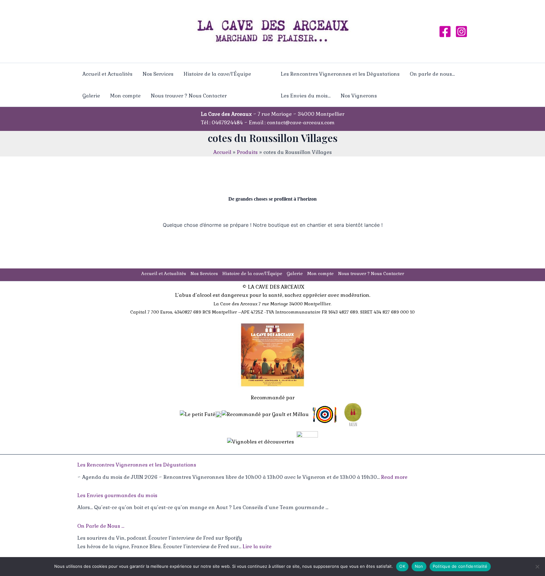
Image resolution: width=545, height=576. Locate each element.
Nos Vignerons (359, 95)
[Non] (537, 566)
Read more (394, 477)
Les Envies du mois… (306, 95)
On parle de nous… (432, 74)
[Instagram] (461, 31)
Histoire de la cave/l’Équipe (217, 74)
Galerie (91, 95)
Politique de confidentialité (460, 566)
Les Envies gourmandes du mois (117, 495)
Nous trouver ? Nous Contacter (189, 95)
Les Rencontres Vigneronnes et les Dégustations (340, 74)
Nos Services (158, 74)
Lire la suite (257, 546)
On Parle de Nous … (100, 526)
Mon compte (125, 95)
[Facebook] (445, 31)
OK (402, 566)
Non (419, 566)
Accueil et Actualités (107, 74)
